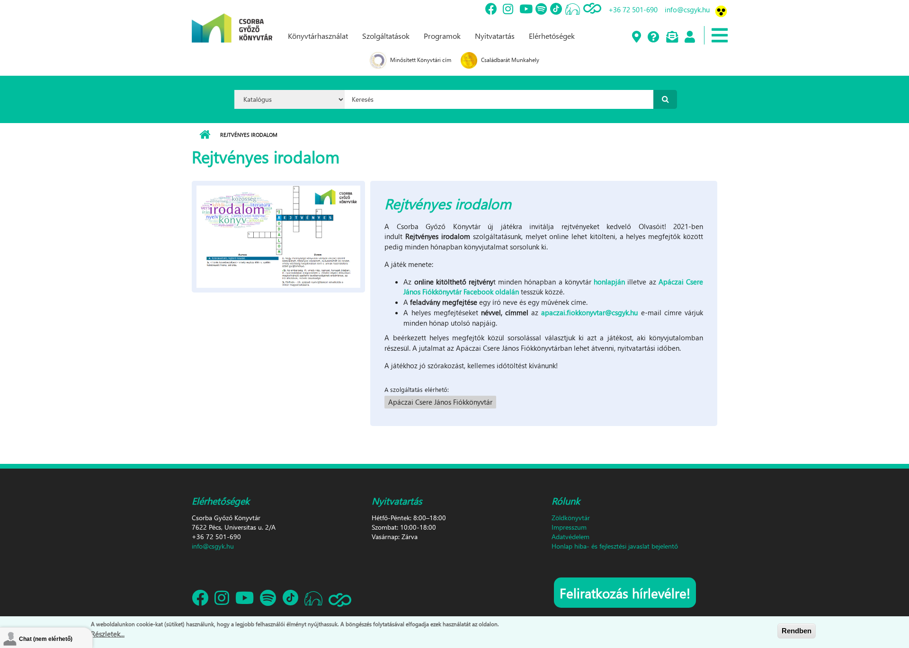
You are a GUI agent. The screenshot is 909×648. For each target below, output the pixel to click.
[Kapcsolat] (671, 37)
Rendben (796, 631)
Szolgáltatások (386, 36)
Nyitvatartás (495, 36)
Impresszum (569, 527)
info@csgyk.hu (687, 9)
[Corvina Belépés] (689, 37)
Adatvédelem (570, 536)
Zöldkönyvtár (571, 517)
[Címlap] (232, 20)
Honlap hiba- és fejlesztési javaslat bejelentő (615, 545)
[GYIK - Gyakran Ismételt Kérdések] (653, 37)
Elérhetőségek (552, 36)
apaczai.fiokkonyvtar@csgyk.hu (589, 312)
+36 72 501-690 (633, 9)
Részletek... (108, 633)
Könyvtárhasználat (318, 36)
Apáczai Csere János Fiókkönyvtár (440, 402)
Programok (442, 36)
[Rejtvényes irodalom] (278, 235)
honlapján (609, 281)
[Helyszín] (636, 37)
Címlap (205, 135)
